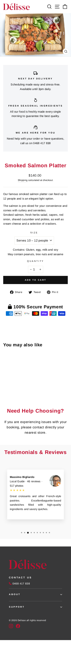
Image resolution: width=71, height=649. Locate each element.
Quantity (35, 261)
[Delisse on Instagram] (11, 626)
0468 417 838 (42, 143)
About (14, 594)
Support (17, 607)
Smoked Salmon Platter (10, 384)
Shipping (23, 180)
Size (34, 232)
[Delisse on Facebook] (18, 626)
